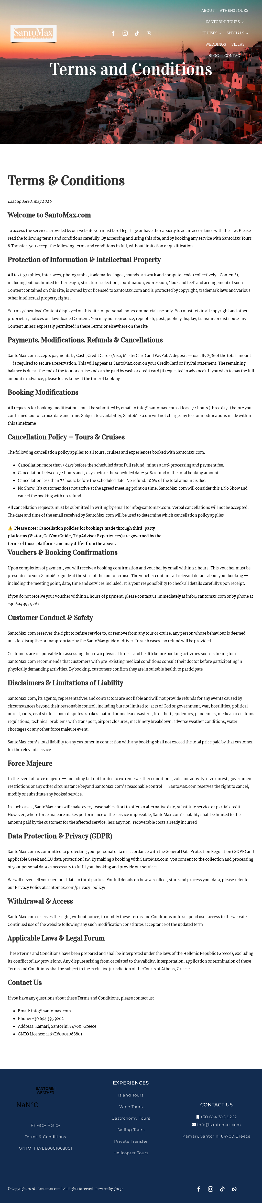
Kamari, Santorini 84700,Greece (216, 1136)
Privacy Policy (45, 1125)
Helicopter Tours (131, 1152)
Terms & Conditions (45, 1136)
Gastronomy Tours (131, 1118)
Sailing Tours (131, 1129)
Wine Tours (131, 1106)
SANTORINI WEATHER (45, 1101)
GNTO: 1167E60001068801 (45, 1148)
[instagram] (125, 33)
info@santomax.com (219, 1124)
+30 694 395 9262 (218, 1116)
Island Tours (131, 1095)
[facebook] (113, 33)
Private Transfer (131, 1141)
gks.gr (118, 1189)
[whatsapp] (148, 33)
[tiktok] (136, 33)
